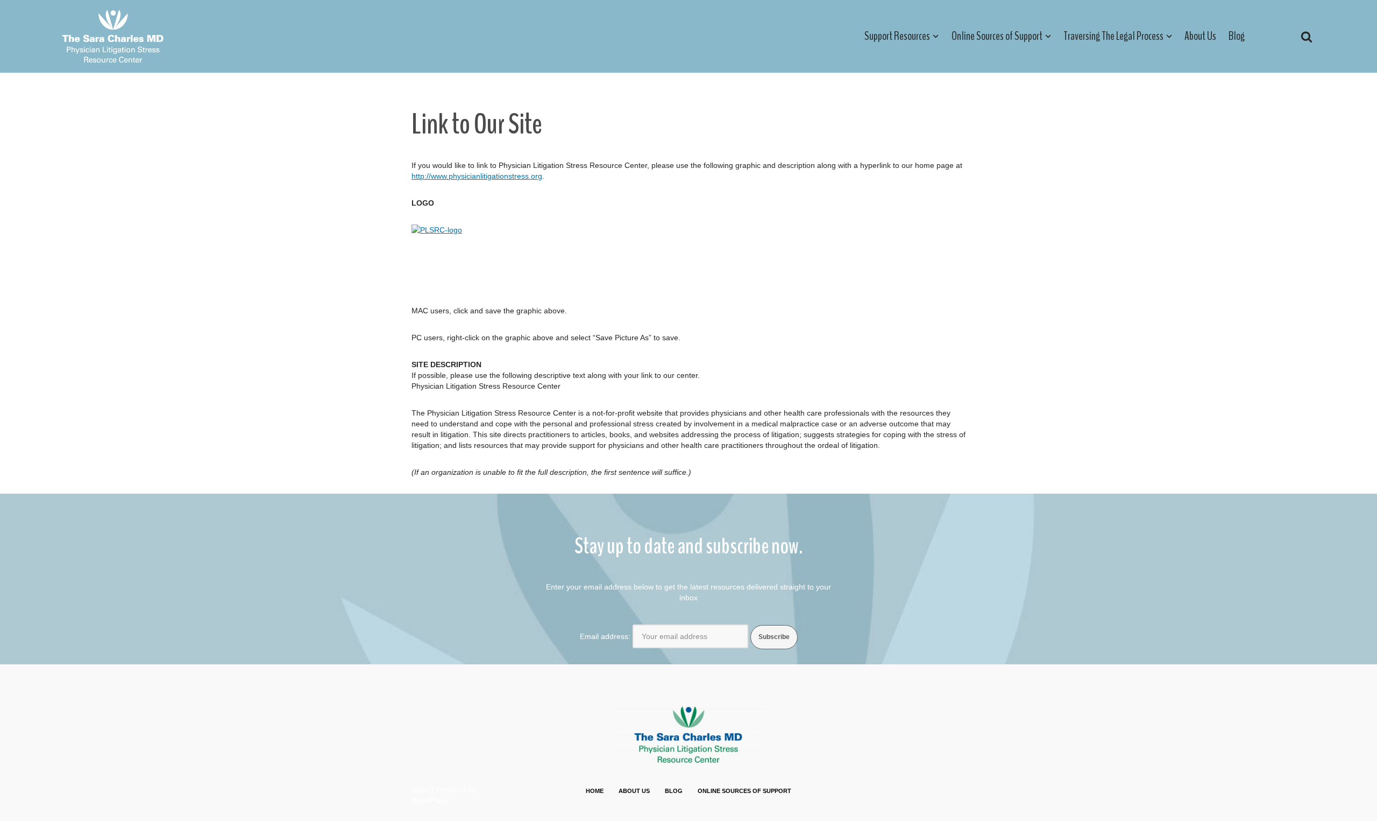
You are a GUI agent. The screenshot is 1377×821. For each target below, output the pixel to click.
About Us (1200, 36)
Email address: (605, 636)
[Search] (1306, 37)
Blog (1237, 36)
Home (595, 791)
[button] (936, 36)
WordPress (430, 800)
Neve (420, 789)
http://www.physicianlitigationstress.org (476, 176)
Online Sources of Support (744, 791)
